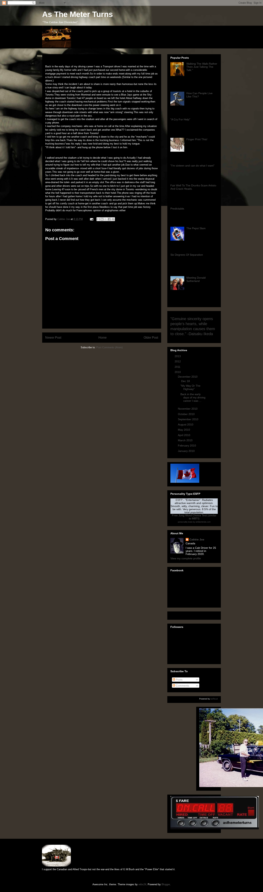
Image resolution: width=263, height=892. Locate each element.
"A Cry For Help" (180, 119)
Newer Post (53, 337)
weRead (214, 699)
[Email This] (98, 219)
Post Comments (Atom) (109, 347)
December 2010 (188, 376)
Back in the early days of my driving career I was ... (192, 397)
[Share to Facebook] (109, 219)
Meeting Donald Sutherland (196, 279)
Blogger (166, 884)
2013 (178, 356)
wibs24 (142, 884)
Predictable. (177, 208)
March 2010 (185, 440)
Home (102, 337)
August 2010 (186, 424)
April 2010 (184, 435)
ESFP (179, 499)
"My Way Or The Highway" (190, 387)
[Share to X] (106, 219)
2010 (178, 372)
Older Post (151, 337)
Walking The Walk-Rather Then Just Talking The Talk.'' (201, 67)
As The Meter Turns (77, 14)
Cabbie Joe (196, 539)
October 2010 (186, 414)
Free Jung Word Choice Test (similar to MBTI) (194, 517)
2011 (178, 366)
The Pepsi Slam (196, 228)
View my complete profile (185, 558)
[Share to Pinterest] (113, 219)
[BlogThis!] (102, 219)
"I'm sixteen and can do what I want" (192, 165)
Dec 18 (186, 381)
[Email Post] (91, 219)
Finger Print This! (196, 139)
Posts (179, 679)
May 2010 (184, 429)
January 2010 (186, 450)
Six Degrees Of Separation (186, 254)
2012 (178, 361)
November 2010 (188, 408)
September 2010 (188, 419)
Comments (182, 685)
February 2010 (187, 445)
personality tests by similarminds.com (194, 522)
